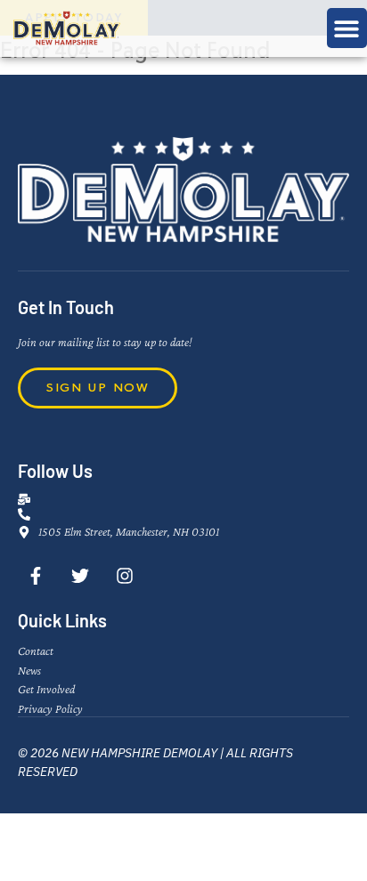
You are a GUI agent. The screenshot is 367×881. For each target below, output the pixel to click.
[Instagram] (125, 576)
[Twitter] (80, 576)
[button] (347, 28)
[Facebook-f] (35, 576)
